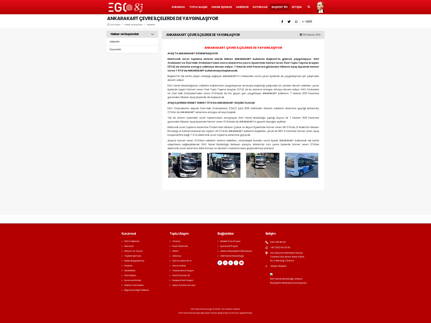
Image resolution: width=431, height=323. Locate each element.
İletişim (297, 7)
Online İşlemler (221, 7)
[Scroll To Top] (425, 319)
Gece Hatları (179, 265)
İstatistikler (130, 270)
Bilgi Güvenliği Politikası (136, 290)
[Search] (309, 7)
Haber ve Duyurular (134, 24)
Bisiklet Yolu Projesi (230, 241)
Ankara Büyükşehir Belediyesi (236, 251)
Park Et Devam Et (181, 275)
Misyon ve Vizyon (133, 251)
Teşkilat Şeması (132, 255)
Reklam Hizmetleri (134, 285)
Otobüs (176, 241)
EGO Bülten (130, 275)
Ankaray (176, 255)
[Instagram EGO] (225, 262)
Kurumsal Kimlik (132, 280)
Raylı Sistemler (180, 246)
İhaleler (128, 265)
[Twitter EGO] (220, 262)
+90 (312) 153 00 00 (280, 247)
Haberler (242, 7)
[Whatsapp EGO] (236, 262)
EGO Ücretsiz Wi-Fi (182, 260)
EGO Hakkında (131, 241)
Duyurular (260, 7)
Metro (175, 251)
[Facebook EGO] (230, 262)
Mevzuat (129, 246)
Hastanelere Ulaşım (183, 270)
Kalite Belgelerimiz (134, 260)
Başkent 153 (280, 7)
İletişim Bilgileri (279, 266)
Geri (308, 21)
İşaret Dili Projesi (229, 246)
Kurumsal (178, 7)
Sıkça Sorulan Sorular (183, 285)
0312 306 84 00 (278, 242)
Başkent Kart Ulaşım (182, 280)
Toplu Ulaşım (198, 7)
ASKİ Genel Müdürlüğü (232, 255)
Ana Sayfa (115, 24)
